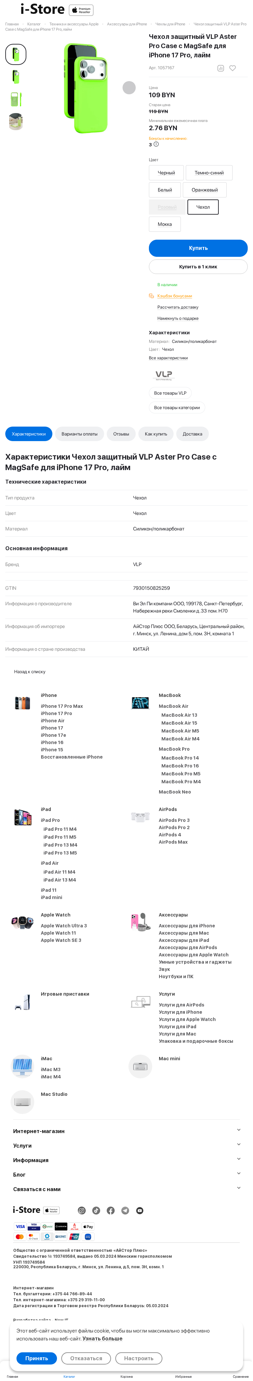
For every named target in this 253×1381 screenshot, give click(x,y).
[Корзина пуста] (244, 10)
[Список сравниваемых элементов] (210, 10)
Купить (198, 248)
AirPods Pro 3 (174, 820)
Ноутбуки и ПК (176, 976)
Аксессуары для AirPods (188, 947)
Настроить (139, 1358)
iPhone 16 (52, 742)
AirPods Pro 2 (174, 827)
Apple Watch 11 (58, 933)
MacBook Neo (175, 792)
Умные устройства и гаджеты (195, 962)
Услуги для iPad (177, 1026)
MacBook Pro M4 (181, 781)
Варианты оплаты (80, 433)
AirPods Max (173, 842)
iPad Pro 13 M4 (60, 845)
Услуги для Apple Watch (187, 1019)
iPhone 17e (53, 735)
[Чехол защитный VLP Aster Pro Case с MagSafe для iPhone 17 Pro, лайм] (86, 88)
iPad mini (51, 897)
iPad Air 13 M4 (59, 880)
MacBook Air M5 (180, 731)
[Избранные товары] (227, 10)
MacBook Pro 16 (180, 765)
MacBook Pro (174, 749)
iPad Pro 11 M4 (60, 829)
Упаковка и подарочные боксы (196, 1041)
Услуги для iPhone (180, 1012)
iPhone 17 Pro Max (62, 706)
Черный (166, 173)
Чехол (203, 207)
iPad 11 (49, 890)
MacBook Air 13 (179, 715)
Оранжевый (205, 190)
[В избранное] (232, 68)
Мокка (165, 224)
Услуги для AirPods (181, 1004)
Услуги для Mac (177, 1033)
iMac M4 (51, 1076)
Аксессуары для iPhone (187, 925)
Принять (36, 1358)
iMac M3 (51, 1069)
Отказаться (86, 1358)
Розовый (167, 207)
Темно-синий (209, 173)
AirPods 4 (170, 834)
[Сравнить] (220, 68)
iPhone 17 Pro (56, 713)
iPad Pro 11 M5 (59, 837)
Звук (164, 969)
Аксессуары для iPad (184, 940)
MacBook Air (173, 706)
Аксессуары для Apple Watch (194, 954)
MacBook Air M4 (180, 738)
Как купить (156, 433)
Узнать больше (102, 1339)
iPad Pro (50, 820)
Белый (165, 190)
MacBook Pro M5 (181, 773)
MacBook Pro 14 (180, 758)
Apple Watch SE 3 (61, 940)
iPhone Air (53, 720)
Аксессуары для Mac (184, 933)
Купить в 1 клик (198, 267)
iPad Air (50, 863)
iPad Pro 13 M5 (60, 853)
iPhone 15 (52, 749)
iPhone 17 (52, 728)
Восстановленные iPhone (72, 757)
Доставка (192, 433)
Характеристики (29, 433)
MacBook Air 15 (179, 723)
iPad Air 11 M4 (59, 872)
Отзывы (121, 433)
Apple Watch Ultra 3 (64, 925)
